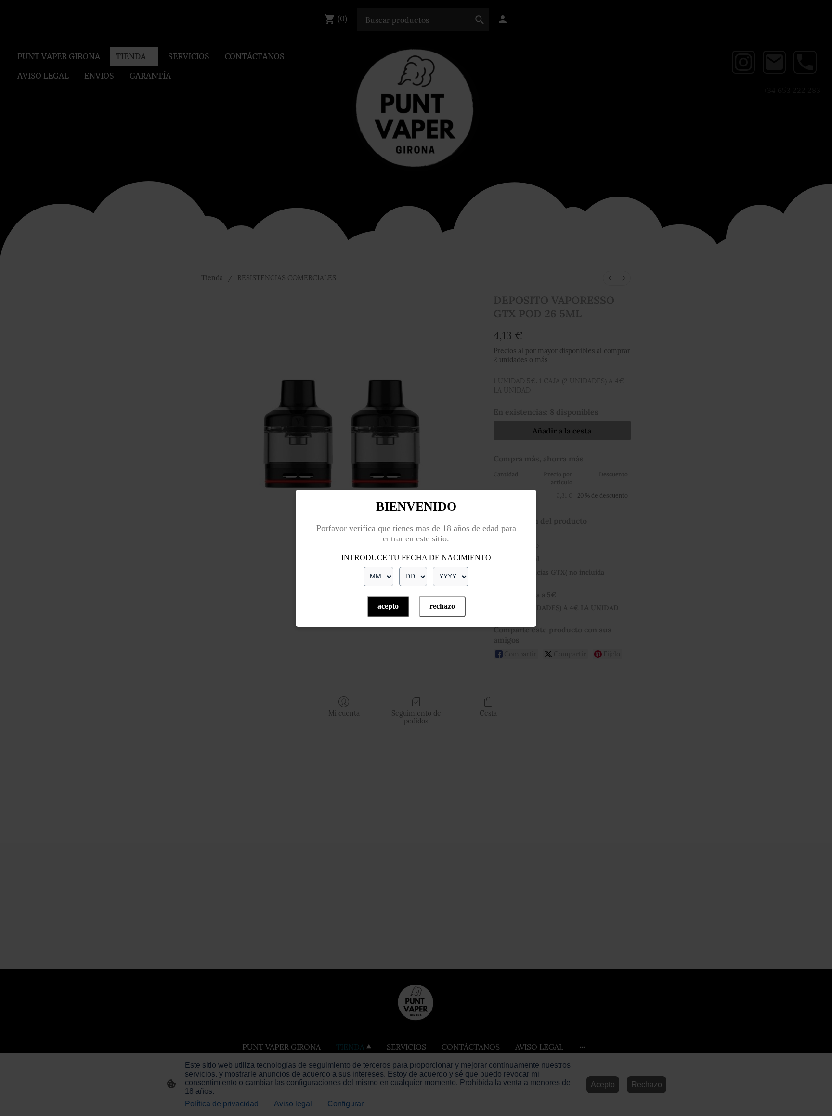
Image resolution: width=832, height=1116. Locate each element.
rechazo (442, 606)
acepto (388, 606)
